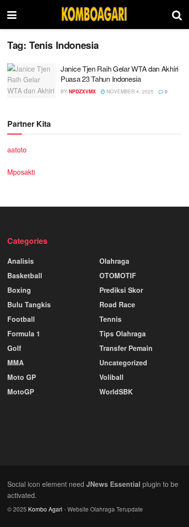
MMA (15, 362)
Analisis (20, 261)
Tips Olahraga (122, 333)
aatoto (17, 149)
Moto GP (21, 377)
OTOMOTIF (117, 275)
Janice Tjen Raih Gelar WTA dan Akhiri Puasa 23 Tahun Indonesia (119, 73)
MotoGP (20, 391)
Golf (14, 348)
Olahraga (114, 261)
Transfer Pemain (126, 348)
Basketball (24, 275)
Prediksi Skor (121, 290)
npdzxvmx (82, 91)
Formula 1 (23, 333)
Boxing (19, 290)
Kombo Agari (45, 509)
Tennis (110, 319)
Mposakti (21, 172)
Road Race (117, 304)
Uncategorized (123, 362)
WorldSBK (116, 391)
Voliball (111, 377)
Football (21, 319)
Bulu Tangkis (29, 304)
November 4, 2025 (129, 91)
